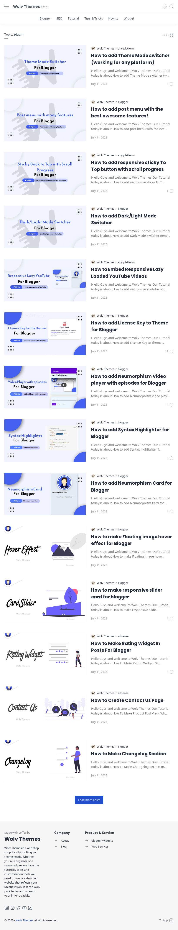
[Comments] (170, 84)
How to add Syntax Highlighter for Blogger (130, 432)
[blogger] (123, 102)
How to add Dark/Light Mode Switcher (124, 219)
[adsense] (123, 636)
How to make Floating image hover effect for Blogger (131, 539)
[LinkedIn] (30, 907)
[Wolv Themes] (106, 48)
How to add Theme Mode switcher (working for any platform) (130, 58)
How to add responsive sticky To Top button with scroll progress (128, 165)
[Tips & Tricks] (93, 18)
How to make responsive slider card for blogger (126, 593)
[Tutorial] (73, 18)
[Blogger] (45, 18)
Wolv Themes (26, 6)
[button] (164, 6)
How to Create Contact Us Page (127, 700)
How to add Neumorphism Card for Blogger (131, 486)
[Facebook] (6, 907)
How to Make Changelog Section (128, 754)
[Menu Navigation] (6, 6)
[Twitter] (18, 907)
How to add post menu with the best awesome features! (127, 112)
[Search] (171, 6)
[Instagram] (12, 907)
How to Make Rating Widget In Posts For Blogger (125, 646)
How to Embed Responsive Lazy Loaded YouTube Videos (127, 272)
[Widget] (129, 18)
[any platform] (126, 48)
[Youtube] (24, 907)
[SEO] (59, 18)
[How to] (113, 18)
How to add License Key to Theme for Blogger (129, 326)
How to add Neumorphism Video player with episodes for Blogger (128, 379)
